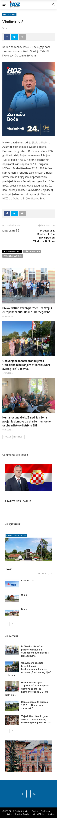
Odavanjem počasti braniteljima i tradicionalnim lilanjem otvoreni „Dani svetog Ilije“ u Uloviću (26, 364)
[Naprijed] (12, 624)
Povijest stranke (22, 814)
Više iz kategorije (13, 256)
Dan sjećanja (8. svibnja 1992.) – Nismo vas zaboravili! (34, 705)
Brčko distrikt (9, 14)
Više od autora (32, 251)
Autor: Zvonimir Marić (16, 535)
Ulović (8, 569)
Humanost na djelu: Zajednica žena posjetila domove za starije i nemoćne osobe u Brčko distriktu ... (27, 688)
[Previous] (7, 624)
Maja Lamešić (10, 230)
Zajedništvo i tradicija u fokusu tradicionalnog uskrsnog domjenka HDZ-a (36, 719)
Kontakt (51, 814)
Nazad (8, 437)
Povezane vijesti (12, 251)
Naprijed (17, 437)
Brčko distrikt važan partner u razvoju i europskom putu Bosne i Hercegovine (35, 651)
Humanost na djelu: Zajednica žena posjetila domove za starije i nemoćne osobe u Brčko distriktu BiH (26, 421)
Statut (9, 814)
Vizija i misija (38, 814)
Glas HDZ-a (27, 580)
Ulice (24, 595)
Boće (24, 609)
